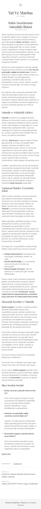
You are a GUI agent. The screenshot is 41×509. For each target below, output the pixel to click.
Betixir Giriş (6, 454)
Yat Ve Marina (20, 12)
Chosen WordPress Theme (15, 503)
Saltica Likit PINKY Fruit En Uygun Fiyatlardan (20, 484)
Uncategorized (17, 463)
